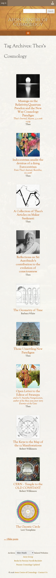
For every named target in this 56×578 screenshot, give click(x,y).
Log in (3, 3)
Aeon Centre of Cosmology (28, 21)
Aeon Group (28, 557)
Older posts (11, 539)
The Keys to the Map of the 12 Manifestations (28, 444)
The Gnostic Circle (28, 527)
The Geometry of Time (28, 310)
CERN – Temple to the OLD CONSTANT (28, 486)
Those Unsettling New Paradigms (28, 351)
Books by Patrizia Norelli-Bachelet (28, 561)
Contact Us (42, 572)
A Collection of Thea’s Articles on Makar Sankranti (28, 215)
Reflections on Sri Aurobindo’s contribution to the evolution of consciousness (28, 264)
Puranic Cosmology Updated (28, 564)
